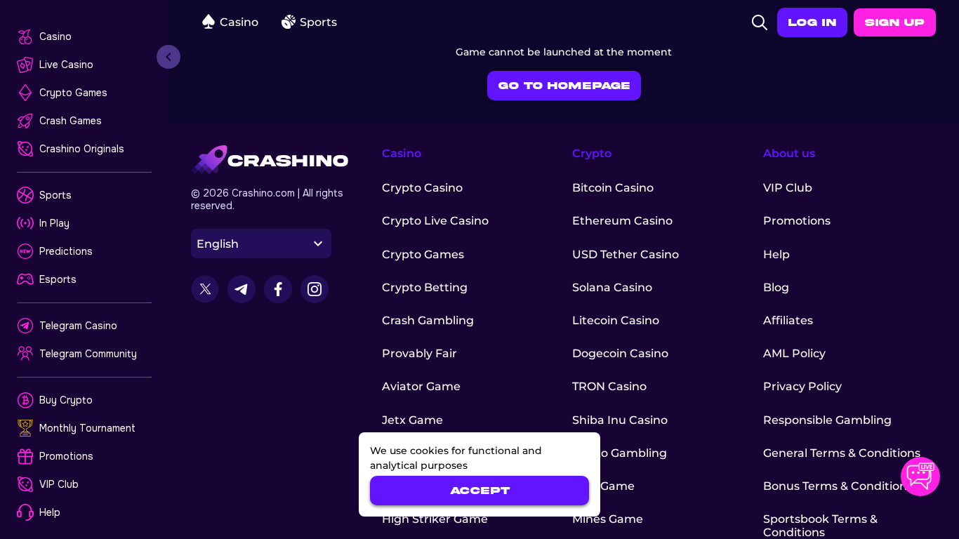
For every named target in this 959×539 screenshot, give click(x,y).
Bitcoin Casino (613, 187)
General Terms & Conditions (841, 453)
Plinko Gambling (619, 453)
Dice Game (603, 486)
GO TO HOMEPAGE (564, 85)
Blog (776, 287)
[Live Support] (920, 476)
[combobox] (261, 243)
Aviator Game (421, 386)
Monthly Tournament (87, 428)
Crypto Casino (422, 187)
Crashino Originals (81, 148)
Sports (55, 195)
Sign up (895, 22)
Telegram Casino (78, 325)
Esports (58, 279)
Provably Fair (419, 353)
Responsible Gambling (827, 420)
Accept (480, 490)
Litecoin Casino (615, 320)
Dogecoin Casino (620, 353)
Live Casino (66, 64)
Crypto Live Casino (435, 220)
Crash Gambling (428, 320)
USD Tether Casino (625, 254)
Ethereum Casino (622, 220)
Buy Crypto (66, 400)
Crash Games (70, 120)
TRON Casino (609, 386)
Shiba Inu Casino (620, 420)
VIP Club (59, 484)
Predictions (66, 251)
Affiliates (788, 320)
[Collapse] (168, 57)
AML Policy (794, 353)
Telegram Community (88, 353)
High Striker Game (435, 519)
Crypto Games (73, 92)
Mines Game (607, 519)
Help (49, 512)
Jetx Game (412, 420)
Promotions (66, 456)
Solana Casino (612, 287)
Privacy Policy (802, 386)
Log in (812, 22)
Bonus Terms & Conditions (838, 486)
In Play (54, 223)
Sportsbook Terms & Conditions (820, 525)
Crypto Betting (425, 287)
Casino (55, 36)
